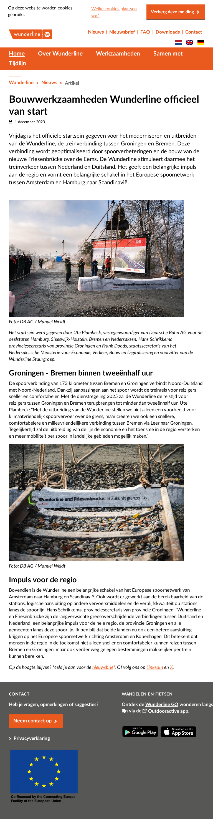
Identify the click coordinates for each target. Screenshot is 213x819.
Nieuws (49, 82)
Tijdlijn (17, 63)
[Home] (30, 36)
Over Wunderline (60, 54)
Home (17, 54)
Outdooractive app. (168, 711)
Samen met (168, 54)
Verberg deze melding (172, 12)
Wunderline (21, 82)
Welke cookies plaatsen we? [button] (114, 12)
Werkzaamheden (118, 54)
